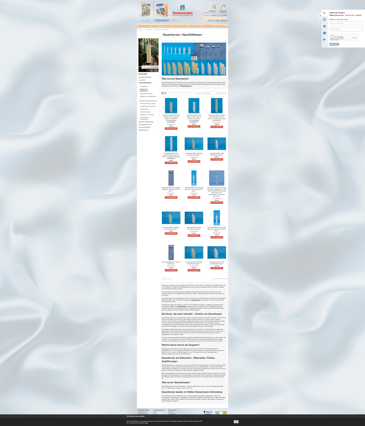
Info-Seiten (146, 20)
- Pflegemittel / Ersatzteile (147, 114)
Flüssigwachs (196, 300)
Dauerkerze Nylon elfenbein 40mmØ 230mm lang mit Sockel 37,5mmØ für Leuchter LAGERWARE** (217, 117)
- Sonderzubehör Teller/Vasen (148, 106)
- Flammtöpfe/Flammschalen (147, 103)
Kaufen (217, 21)
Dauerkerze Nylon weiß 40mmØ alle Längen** (217, 154)
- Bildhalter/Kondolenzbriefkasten (148, 100)
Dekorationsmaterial (180, 25)
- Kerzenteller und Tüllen (146, 93)
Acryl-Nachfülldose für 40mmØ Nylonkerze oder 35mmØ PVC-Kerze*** (171, 189)
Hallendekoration (195, 25)
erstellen (225, 15)
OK (236, 422)
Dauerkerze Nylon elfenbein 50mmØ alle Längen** (171, 228)
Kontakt (155, 412)
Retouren (155, 413)
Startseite (140, 29)
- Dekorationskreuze (145, 112)
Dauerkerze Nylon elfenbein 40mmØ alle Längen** (194, 154)
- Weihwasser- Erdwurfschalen (148, 96)
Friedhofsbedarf (208, 25)
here (146, 423)
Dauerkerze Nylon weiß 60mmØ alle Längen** (217, 263)
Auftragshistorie (171, 413)
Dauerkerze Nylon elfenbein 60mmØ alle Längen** (194, 263)
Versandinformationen (143, 413)
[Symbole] (162, 93)
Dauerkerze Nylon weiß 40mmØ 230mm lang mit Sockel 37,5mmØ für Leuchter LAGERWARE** (171, 155)
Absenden (334, 44)
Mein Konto (224, 21)
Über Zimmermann (142, 412)
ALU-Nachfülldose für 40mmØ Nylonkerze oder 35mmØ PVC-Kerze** (194, 189)
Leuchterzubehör (165, 25)
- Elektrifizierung (144, 109)
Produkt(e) (222, 13)
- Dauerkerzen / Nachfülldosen (144, 90)
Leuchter (155, 25)
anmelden (213, 15)
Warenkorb (211, 21)
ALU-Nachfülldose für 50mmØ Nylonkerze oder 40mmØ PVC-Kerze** (216, 229)
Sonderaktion (220, 25)
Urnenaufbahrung (144, 25)
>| (170, 279)
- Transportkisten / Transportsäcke (145, 118)
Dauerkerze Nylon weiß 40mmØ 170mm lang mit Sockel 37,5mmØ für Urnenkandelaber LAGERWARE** (193, 118)
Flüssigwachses (186, 86)
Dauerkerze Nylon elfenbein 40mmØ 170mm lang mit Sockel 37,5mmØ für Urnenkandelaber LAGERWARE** (171, 118)
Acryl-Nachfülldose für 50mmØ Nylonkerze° (171, 263)
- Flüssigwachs (144, 86)
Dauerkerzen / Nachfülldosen (162, 29)
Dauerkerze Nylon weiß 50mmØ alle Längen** (194, 228)
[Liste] (165, 93)
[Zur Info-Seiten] (145, 9)
